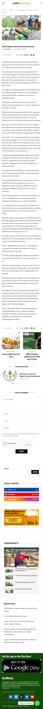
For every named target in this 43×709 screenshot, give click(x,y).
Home (3, 10)
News (11, 10)
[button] (3, 377)
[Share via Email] (33, 55)
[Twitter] (16, 697)
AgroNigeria (7, 49)
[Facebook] (10, 697)
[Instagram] (21, 697)
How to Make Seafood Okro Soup (15, 616)
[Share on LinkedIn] (26, 55)
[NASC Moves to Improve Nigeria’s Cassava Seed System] (10, 376)
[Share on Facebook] (20, 328)
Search (6, 469)
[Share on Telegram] (31, 55)
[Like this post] (18, 55)
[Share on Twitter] (22, 55)
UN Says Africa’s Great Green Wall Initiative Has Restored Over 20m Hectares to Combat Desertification (20, 631)
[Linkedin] (27, 697)
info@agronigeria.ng (16, 688)
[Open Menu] (3, 3)
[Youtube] (32, 697)
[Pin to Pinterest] (24, 55)
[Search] (41, 3)
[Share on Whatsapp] (29, 55)
